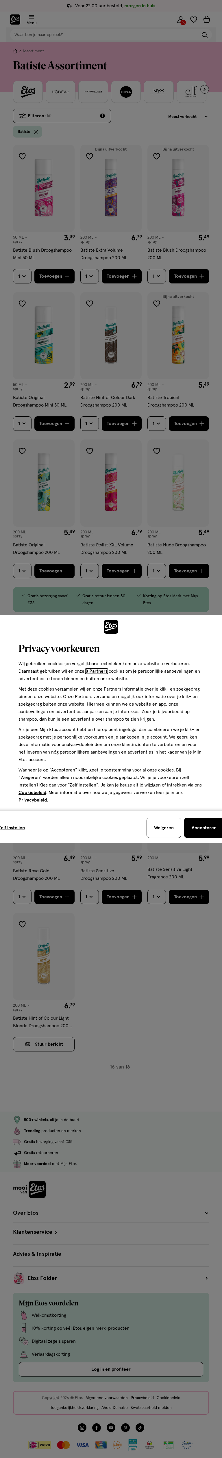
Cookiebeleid (32, 792)
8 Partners (97, 671)
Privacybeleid (32, 800)
